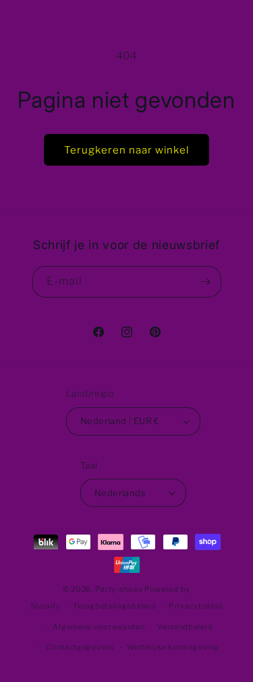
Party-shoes (119, 589)
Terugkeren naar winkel (126, 150)
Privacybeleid (196, 606)
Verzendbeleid (185, 627)
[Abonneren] (206, 282)
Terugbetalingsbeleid (114, 606)
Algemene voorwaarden (98, 627)
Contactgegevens (80, 647)
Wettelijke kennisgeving (173, 647)
